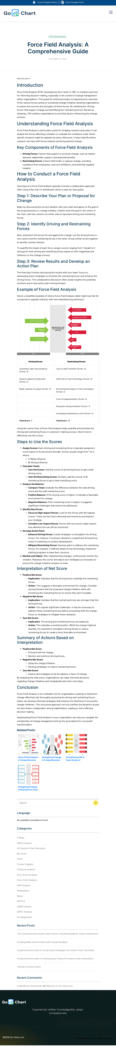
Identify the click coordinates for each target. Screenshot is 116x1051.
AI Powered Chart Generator (31, 848)
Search (95, 803)
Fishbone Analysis (26, 869)
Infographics (23, 890)
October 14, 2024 (58, 59)
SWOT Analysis (24, 911)
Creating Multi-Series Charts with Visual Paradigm (42, 942)
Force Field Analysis (57, 37)
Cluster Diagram (25, 864)
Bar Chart (22, 853)
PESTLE (21, 901)
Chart (20, 859)
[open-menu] (111, 12)
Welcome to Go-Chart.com (59, 986)
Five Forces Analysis (27, 874)
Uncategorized (24, 917)
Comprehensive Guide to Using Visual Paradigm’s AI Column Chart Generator (55, 950)
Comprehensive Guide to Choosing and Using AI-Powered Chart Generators (55, 958)
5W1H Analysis (24, 843)
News (20, 896)
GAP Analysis (23, 885)
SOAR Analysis (24, 906)
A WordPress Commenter (29, 986)
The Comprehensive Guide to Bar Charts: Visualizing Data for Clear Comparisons (57, 933)
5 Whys (20, 837)
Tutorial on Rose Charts (29, 966)
